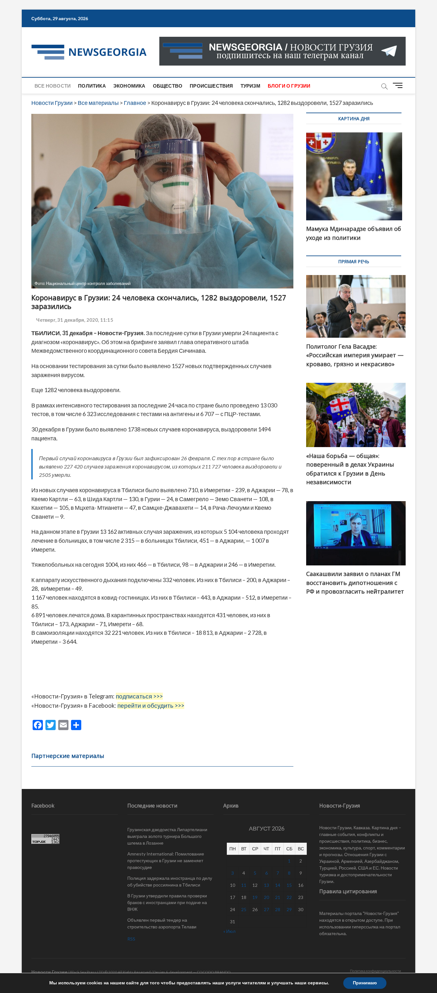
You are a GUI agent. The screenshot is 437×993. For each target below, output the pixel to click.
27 (266, 909)
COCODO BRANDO (214, 972)
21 (277, 897)
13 (266, 885)
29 (289, 909)
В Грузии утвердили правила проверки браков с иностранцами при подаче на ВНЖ (167, 902)
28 (277, 909)
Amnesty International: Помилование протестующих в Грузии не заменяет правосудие (165, 860)
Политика (92, 86)
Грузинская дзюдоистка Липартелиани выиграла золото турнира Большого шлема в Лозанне (167, 836)
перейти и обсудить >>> (150, 705)
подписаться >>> (139, 696)
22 (289, 897)
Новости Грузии (49, 971)
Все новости (53, 86)
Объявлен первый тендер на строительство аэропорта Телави (161, 923)
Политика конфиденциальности (375, 971)
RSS (131, 939)
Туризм (250, 86)
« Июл (229, 931)
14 (277, 885)
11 (243, 885)
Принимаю (365, 983)
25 (243, 909)
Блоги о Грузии (289, 86)
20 (266, 897)
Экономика (129, 86)
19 (255, 897)
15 (289, 885)
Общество (168, 86)
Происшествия (211, 86)
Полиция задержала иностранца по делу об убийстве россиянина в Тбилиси (169, 881)
